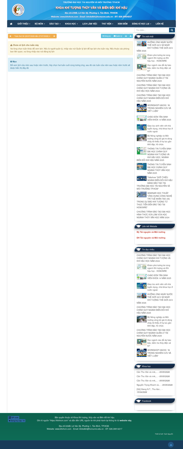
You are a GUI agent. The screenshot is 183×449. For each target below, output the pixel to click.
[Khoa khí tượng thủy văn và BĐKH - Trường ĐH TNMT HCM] (16, 9)
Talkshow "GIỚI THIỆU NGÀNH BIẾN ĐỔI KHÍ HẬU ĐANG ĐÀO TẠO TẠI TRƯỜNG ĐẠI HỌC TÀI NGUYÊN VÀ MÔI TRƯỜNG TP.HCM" (154, 183)
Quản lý (119, 36)
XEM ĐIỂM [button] (123, 23)
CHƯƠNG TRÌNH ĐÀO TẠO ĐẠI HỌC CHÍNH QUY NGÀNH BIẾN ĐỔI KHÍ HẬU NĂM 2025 (153, 98)
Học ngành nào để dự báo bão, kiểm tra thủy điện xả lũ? (159, 68)
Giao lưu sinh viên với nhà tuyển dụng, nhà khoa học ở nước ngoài (160, 128)
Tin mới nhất (147, 36)
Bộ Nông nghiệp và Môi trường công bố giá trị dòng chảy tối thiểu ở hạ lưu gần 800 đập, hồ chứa (159, 140)
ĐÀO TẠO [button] (54, 23)
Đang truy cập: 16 (17, 420)
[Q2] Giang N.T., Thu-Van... (149, 389)
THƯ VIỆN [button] (107, 23)
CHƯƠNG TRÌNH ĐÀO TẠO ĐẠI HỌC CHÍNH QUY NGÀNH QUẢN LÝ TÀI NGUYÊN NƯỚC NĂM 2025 (153, 78)
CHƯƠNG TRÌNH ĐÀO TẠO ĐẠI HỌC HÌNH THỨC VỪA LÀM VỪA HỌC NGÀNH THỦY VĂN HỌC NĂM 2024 (153, 214)
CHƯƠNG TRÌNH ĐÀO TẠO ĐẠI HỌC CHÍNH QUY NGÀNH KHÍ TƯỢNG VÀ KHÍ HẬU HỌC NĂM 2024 (153, 88)
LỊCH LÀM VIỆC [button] (89, 23)
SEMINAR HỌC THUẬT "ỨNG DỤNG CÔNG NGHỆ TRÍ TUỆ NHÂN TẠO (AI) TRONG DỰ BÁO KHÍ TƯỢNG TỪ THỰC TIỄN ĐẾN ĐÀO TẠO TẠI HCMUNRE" (154, 200)
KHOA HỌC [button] (70, 23)
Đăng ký (107, 36)
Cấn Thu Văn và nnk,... (147, 371)
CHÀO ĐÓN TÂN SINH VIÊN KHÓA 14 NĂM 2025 (159, 118)
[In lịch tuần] (126, 36)
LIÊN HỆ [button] (160, 23)
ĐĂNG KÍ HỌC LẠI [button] (141, 23)
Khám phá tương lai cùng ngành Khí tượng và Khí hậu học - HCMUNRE (158, 58)
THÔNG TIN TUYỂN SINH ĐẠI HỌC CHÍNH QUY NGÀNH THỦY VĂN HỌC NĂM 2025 (159, 168)
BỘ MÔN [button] (39, 23)
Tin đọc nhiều (148, 249)
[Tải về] (130, 36)
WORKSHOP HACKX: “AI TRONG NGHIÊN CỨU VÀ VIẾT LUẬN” (159, 108)
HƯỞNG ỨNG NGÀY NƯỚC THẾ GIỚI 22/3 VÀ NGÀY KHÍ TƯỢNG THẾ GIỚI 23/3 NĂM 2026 (155, 46)
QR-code (14, 417)
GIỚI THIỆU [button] (23, 23)
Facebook (146, 400)
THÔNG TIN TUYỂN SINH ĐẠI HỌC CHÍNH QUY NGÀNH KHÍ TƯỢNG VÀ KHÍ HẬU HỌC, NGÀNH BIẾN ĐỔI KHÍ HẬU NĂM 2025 (154, 154)
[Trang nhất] (11, 23)
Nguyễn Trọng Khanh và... (148, 384)
